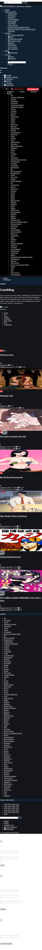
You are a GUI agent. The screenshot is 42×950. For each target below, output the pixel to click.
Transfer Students (17, 243)
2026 (5, 804)
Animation (14, 101)
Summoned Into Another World (21, 257)
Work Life (14, 253)
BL (12, 169)
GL (12, 183)
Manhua (13, 202)
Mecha (13, 216)
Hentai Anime (8, 685)
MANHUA (11, 18)
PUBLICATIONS (10, 12)
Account (8, 55)
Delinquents (15, 167)
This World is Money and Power (13, 516)
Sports (13, 255)
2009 (9, 812)
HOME (7, 10)
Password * (4, 856)
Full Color (14, 177)
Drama (22, 91)
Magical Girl (15, 201)
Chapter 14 (4, 489)
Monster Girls (15, 220)
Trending (7, 319)
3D (12, 95)
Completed (14, 49)
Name (12, 43)
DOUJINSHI (12, 22)
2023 (17, 804)
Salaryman (14, 226)
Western (7, 788)
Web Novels (15, 251)
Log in (2, 913)
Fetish (13, 175)
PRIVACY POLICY (10, 827)
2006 (5, 814)
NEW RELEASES (16, 39)
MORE (9, 93)
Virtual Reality (16, 249)
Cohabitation (15, 162)
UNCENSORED (13, 20)
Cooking (14, 164)
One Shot (14, 144)
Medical (13, 214)
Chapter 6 (3, 449)
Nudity (13, 208)
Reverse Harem (16, 224)
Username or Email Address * (10, 850)
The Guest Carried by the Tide (13, 436)
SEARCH (8, 33)
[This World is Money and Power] (21, 512)
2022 (5, 806)
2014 (5, 810)
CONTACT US (9, 825)
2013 (9, 810)
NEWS (7, 51)
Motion (6, 720)
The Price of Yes (6, 355)
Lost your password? (7, 869)
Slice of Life (15, 273)
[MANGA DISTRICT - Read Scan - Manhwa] (15, 6)
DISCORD (13, 53)
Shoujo (13, 115)
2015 (17, 808)
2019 (17, 806)
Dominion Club (6, 396)
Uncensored (8, 778)
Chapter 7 (3, 447)
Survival (14, 261)
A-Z (5, 315)
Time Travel (15, 263)
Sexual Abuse (15, 230)
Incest (13, 241)
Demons (13, 191)
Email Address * (5, 894)
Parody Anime (9, 731)
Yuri (12, 271)
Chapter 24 (4, 367)
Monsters (14, 148)
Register (13, 59)
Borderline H (15, 173)
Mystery (14, 113)
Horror (13, 193)
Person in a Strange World (20, 265)
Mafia (13, 197)
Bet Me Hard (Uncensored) (11, 477)
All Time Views (15, 41)
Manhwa (14, 204)
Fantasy (13, 138)
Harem (13, 187)
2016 (13, 808)
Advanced (3, 68)
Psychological (16, 275)
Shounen (14, 127)
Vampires (14, 245)
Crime (13, 123)
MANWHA (12, 16)
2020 (13, 806)
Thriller (13, 130)
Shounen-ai (15, 236)
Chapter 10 (4, 408)
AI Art (6, 628)
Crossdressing (16, 132)
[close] (1, 72)
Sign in (3, 846)
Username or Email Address (9, 934)
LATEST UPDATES (16, 35)
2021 (9, 806)
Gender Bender (16, 181)
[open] (1, 70)
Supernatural (15, 128)
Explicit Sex (15, 185)
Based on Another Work (19, 222)
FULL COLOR (13, 25)
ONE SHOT (12, 23)
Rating (6, 317)
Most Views (8, 321)
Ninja (13, 206)
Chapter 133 (4, 569)
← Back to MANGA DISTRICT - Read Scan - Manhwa (18, 872)
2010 (5, 812)
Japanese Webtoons (17, 97)
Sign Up (3, 880)
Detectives (14, 125)
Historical (14, 189)
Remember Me (7, 862)
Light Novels (15, 142)
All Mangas (7, 280)
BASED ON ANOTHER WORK (18, 27)
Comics (13, 99)
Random (13, 45)
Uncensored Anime (17, 105)
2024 (13, 804)
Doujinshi (14, 134)
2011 (17, 810)
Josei (12, 140)
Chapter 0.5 (4, 608)
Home (5, 278)
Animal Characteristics (19, 160)
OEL (5, 727)
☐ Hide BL (8, 325)
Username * (4, 889)
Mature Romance (17, 146)
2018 (5, 808)
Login (12, 57)
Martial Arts (15, 210)
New (5, 323)
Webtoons (10, 91)
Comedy (14, 111)
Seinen (13, 119)
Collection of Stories (11, 644)
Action (13, 109)
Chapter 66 (4, 526)
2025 (9, 804)
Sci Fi (13, 152)
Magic (13, 199)
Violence (14, 247)
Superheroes (15, 259)
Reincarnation (16, 212)
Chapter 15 (4, 487)
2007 (17, 812)
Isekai (13, 195)
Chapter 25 (4, 365)
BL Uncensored (16, 171)
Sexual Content (16, 232)
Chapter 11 (4, 406)
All (6, 89)
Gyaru (13, 156)
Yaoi (12, 269)
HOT (12, 37)
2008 (13, 812)
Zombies (14, 154)
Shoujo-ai (14, 234)
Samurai (13, 228)
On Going (13, 47)
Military (13, 218)
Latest (6, 313)
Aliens (13, 121)
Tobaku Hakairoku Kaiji (10, 557)
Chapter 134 (4, 567)
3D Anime (14, 103)
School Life (15, 117)
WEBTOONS (12, 14)
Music (13, 150)
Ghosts (13, 179)
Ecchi (13, 136)
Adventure (14, 158)
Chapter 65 (4, 528)
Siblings (13, 239)
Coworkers (14, 165)
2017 (9, 808)
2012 (13, 810)
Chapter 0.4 (4, 610)
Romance (34, 91)
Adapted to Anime (17, 107)
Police (13, 267)
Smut (12, 238)
